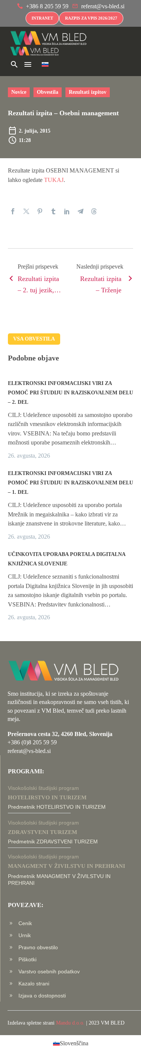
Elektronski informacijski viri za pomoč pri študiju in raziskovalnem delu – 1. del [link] (70, 482)
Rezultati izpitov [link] (87, 92)
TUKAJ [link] (54, 180)
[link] (42, 7)
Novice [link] (18, 92)
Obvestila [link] (47, 92)
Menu (27, 64)
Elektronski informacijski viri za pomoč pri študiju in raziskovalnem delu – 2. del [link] (70, 392)
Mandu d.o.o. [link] (70, 1023)
